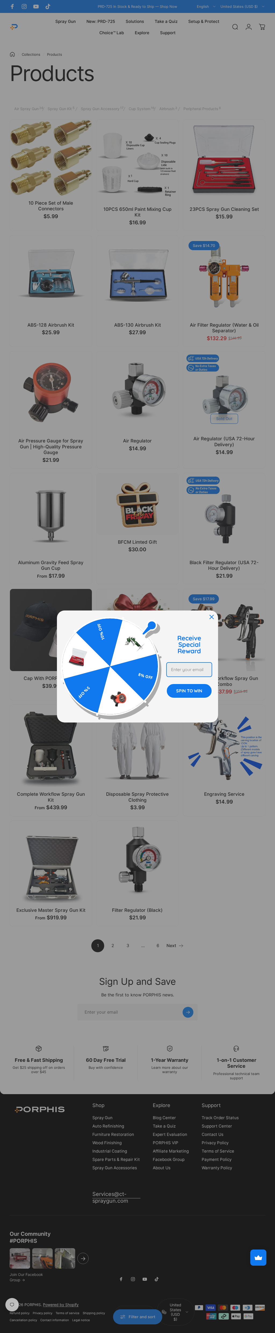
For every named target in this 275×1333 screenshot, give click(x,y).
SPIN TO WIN (189, 690)
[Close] (211, 616)
